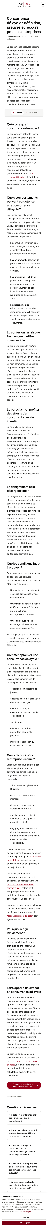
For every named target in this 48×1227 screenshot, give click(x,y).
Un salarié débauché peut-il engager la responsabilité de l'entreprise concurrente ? (23, 1133)
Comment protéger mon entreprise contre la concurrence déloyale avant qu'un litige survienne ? (22, 1150)
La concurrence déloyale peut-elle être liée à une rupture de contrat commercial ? (23, 1185)
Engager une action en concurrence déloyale (22, 1085)
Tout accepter (24, 1223)
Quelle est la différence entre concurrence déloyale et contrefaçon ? (23, 1118)
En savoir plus (26, 1212)
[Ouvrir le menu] (43, 4)
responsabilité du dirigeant (20, 916)
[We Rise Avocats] (24, 4)
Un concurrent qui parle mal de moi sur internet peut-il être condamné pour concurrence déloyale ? (23, 1168)
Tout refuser (24, 1217)
